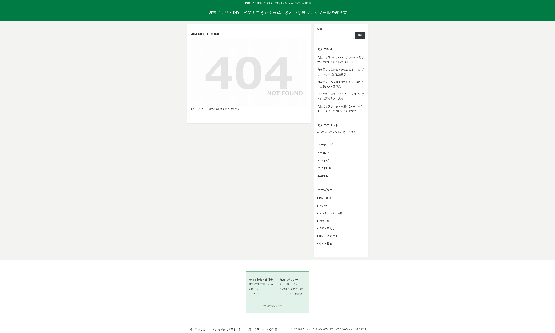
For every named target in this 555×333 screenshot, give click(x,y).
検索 (319, 29)
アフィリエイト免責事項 (291, 293)
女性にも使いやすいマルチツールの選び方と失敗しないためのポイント (340, 60)
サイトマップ (255, 293)
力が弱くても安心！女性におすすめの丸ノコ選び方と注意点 (340, 84)
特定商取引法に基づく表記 (292, 289)
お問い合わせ (255, 289)
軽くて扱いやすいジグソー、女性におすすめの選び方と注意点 (340, 96)
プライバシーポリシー (290, 284)
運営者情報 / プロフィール (261, 284)
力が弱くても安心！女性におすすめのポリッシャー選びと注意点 (340, 72)
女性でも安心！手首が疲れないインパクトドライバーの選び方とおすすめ (340, 108)
